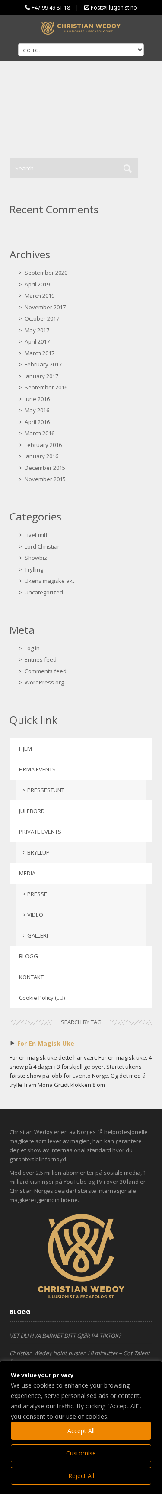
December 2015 (45, 468)
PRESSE (37, 894)
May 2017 (37, 330)
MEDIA (27, 873)
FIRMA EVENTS (37, 769)
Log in (32, 648)
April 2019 (37, 284)
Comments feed (46, 671)
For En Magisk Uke (45, 1043)
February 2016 (43, 445)
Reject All (81, 1476)
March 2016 (39, 433)
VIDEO (35, 915)
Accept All (81, 1431)
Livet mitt (36, 535)
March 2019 (39, 295)
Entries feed (41, 659)
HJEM (25, 748)
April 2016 (37, 422)
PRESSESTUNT (45, 790)
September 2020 (46, 272)
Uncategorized (44, 592)
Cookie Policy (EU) (42, 998)
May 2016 (37, 410)
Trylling (34, 569)
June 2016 (37, 399)
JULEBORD (32, 811)
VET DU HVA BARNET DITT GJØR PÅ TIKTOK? (65, 1336)
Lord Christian (43, 546)
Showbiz (36, 558)
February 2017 (43, 364)
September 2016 (46, 387)
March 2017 (39, 353)
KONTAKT (31, 977)
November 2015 (45, 479)
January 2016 (41, 456)
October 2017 (42, 318)
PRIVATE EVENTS (40, 831)
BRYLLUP (38, 852)
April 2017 (37, 341)
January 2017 (41, 376)
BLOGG (28, 956)
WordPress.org (44, 682)
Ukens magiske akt (49, 581)
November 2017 (45, 307)
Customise (81, 1453)
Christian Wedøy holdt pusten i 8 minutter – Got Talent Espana (80, 1357)
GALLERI (37, 935)
